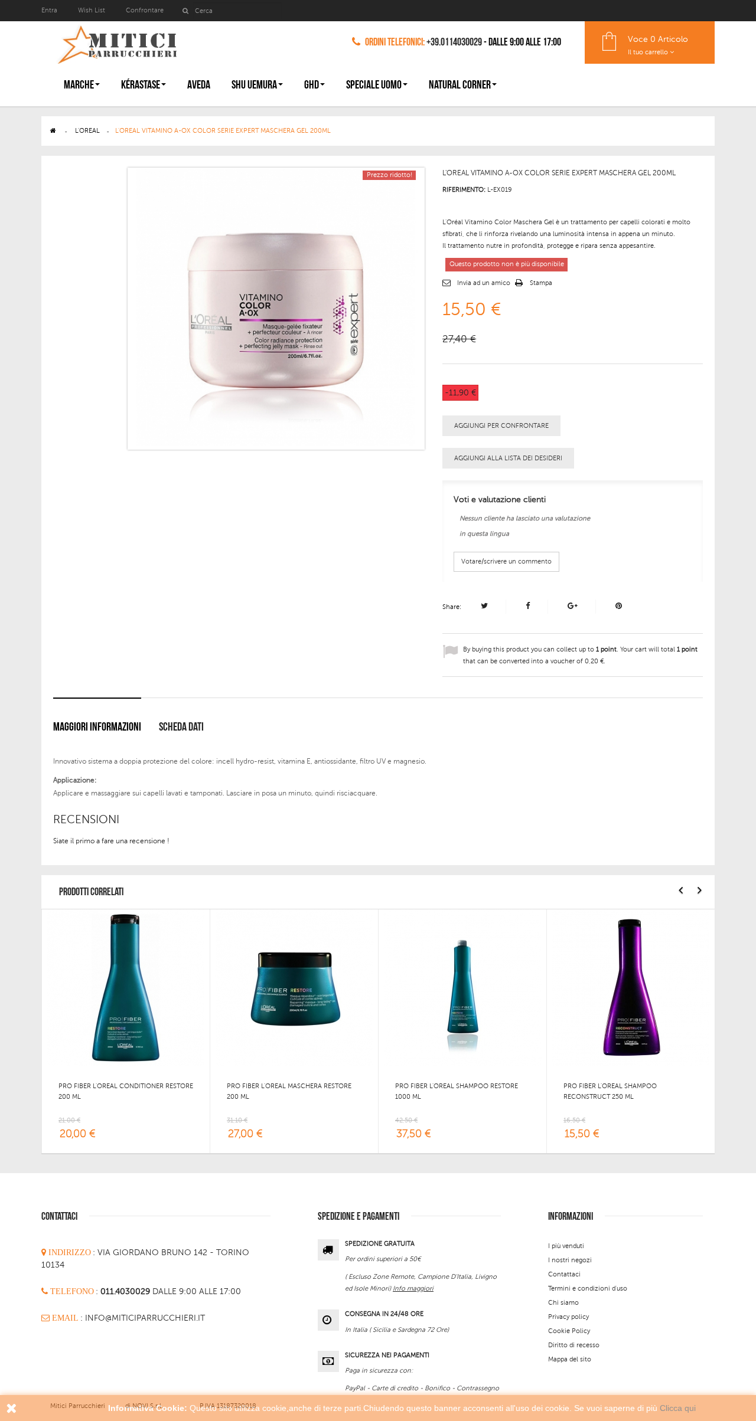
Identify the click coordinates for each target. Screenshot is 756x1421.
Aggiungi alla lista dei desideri (508, 458)
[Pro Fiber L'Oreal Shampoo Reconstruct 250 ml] (631, 987)
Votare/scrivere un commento (506, 561)
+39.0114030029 (454, 42)
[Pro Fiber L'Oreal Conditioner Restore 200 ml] (126, 987)
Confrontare (145, 10)
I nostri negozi (570, 1260)
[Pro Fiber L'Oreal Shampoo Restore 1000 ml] (462, 987)
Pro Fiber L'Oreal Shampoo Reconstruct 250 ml (610, 1091)
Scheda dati (181, 727)
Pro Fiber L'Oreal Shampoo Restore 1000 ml (456, 1091)
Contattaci (564, 1274)
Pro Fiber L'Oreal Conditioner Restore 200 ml (125, 1091)
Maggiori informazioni (97, 727)
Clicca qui (678, 1408)
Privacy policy (568, 1317)
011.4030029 (126, 1291)
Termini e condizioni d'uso (587, 1288)
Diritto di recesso (573, 1345)
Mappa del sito (569, 1359)
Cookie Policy (569, 1331)
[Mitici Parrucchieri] (116, 42)
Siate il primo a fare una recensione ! (111, 841)
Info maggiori (413, 1288)
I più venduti (566, 1246)
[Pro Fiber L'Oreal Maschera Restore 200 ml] (294, 987)
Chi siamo (563, 1303)
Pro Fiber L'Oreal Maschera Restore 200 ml (289, 1091)
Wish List (91, 10)
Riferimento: (463, 190)
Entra (50, 10)
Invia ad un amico (483, 283)
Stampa (541, 283)
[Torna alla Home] (53, 131)
